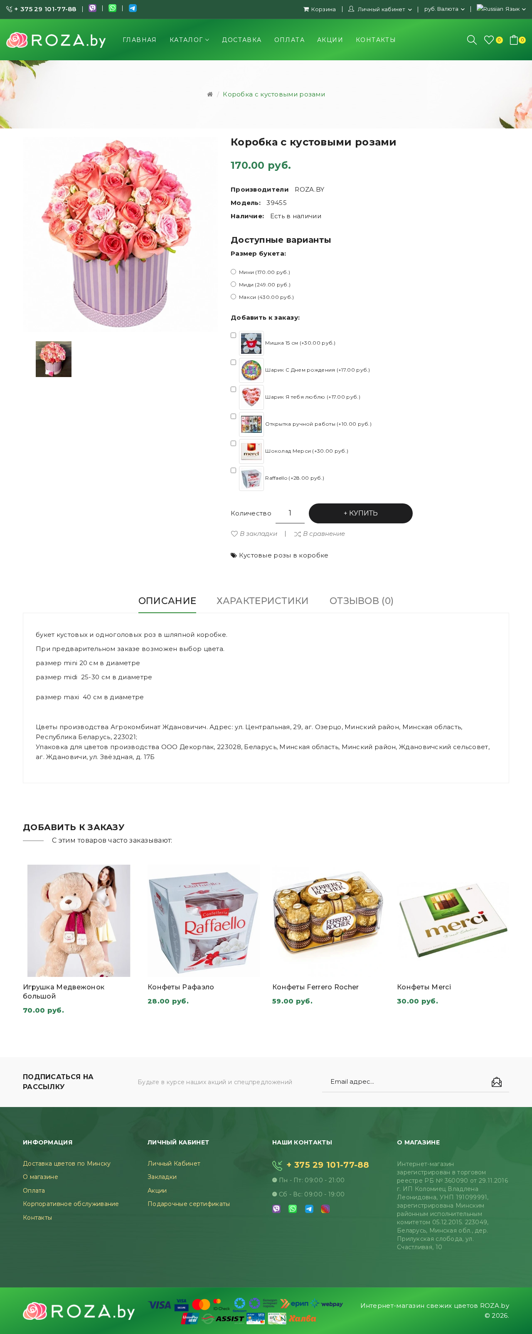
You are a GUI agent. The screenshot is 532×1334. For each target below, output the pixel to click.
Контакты (37, 1217)
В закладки (258, 534)
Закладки (162, 1177)
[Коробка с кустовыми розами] (53, 359)
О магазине (40, 1177)
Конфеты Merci (424, 987)
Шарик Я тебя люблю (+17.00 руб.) (312, 397)
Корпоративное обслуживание (71, 1204)
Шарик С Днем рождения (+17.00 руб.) (317, 370)
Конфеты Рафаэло (181, 987)
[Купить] (44, 968)
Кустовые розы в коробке (284, 555)
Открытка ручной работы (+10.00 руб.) (318, 424)
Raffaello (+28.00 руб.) (294, 478)
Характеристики (263, 601)
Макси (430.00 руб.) (266, 297)
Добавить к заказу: (265, 317)
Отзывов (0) (362, 601)
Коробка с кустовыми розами (274, 94)
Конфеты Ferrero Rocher (315, 987)
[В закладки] (114, 968)
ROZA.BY (309, 189)
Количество (251, 513)
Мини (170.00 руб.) (264, 272)
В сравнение (324, 534)
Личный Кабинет (174, 1163)
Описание (167, 601)
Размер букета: (258, 253)
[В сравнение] (79, 968)
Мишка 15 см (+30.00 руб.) (300, 343)
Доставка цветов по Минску (67, 1163)
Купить (363, 513)
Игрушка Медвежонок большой (63, 991)
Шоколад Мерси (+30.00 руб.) (306, 451)
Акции (157, 1190)
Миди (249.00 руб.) (265, 284)
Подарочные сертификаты (189, 1204)
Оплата (34, 1190)
